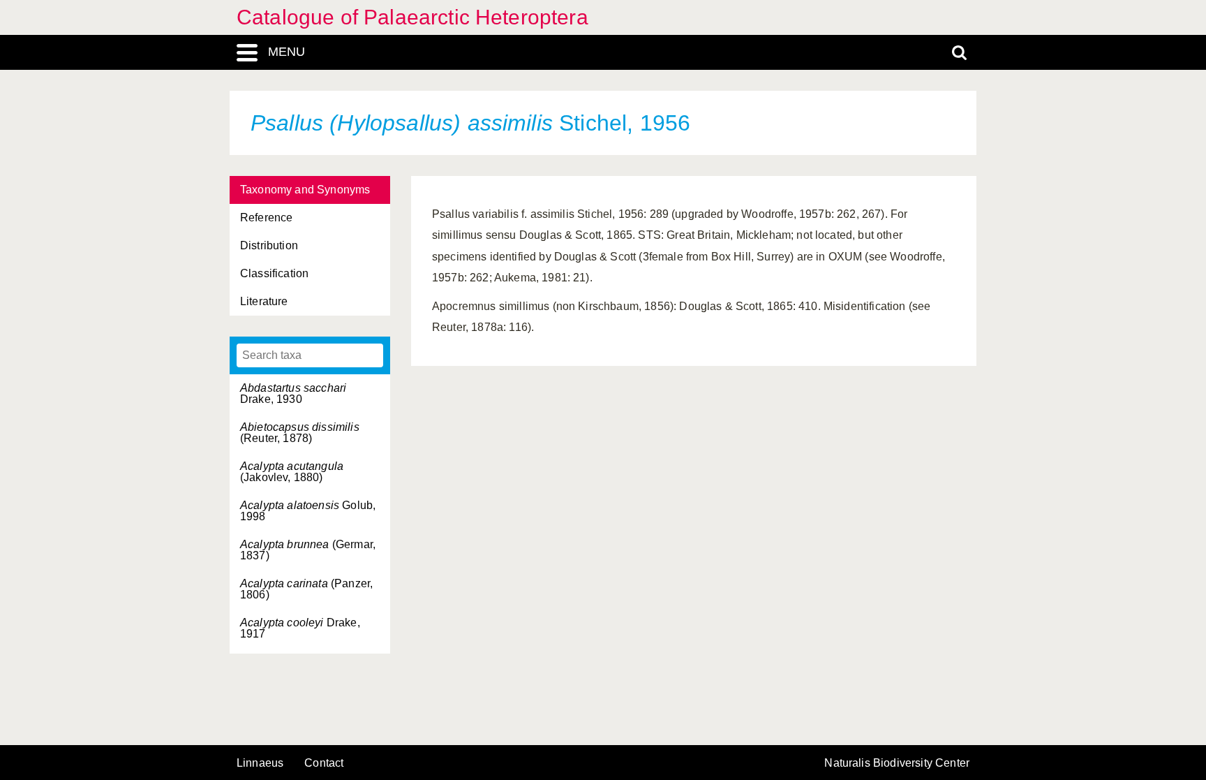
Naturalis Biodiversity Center (896, 763)
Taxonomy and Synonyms (305, 190)
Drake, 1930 (293, 393)
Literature (264, 301)
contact (323, 763)
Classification (274, 273)
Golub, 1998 (307, 510)
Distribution (269, 245)
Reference (266, 217)
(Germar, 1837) (307, 549)
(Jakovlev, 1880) (291, 471)
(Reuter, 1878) (299, 432)
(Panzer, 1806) (306, 589)
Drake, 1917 (300, 628)
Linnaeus (260, 763)
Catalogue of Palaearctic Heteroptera (412, 17)
